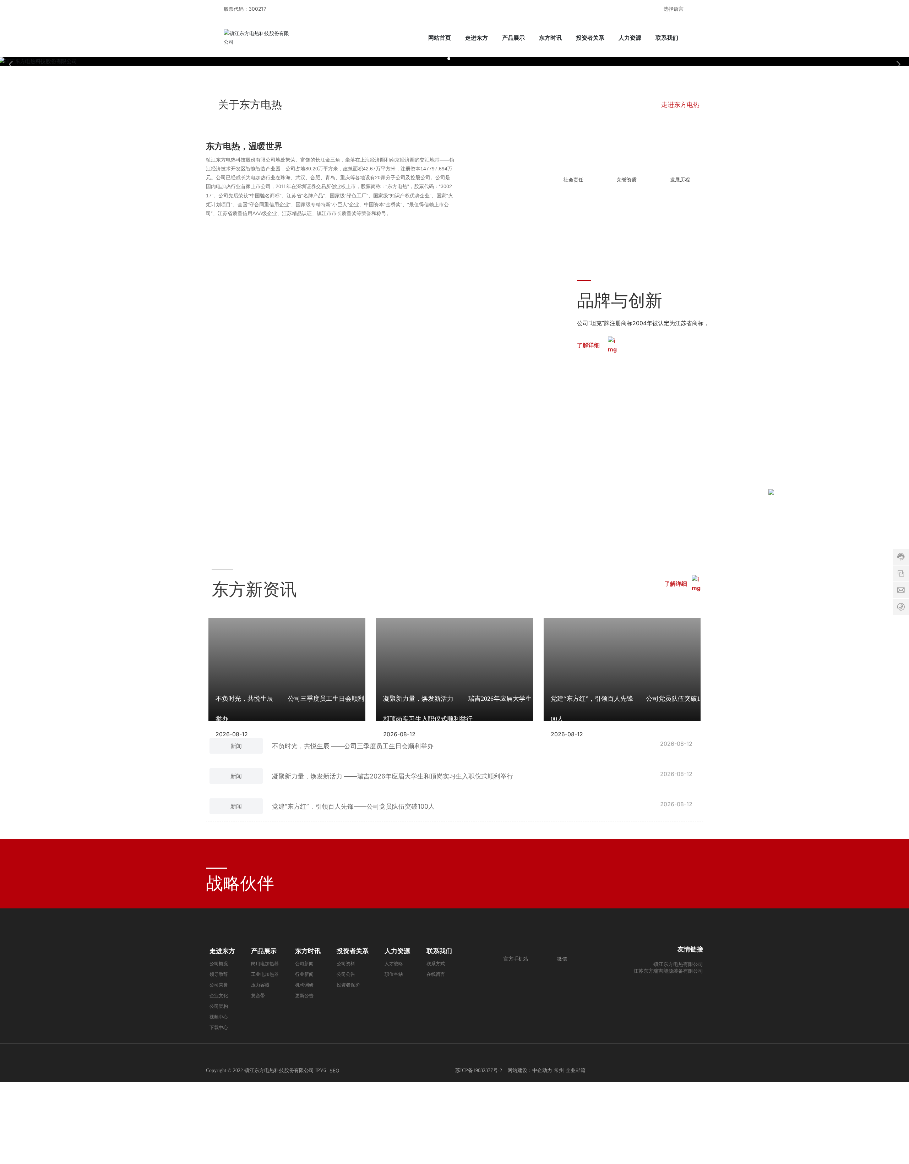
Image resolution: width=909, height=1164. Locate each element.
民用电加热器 (142, 1013)
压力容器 (246, 1013)
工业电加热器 (195, 1013)
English (668, 26)
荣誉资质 (627, 843)
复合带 (299, 1013)
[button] (448, 595)
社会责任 (573, 843)
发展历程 (680, 843)
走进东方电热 (574, 638)
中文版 (667, 19)
